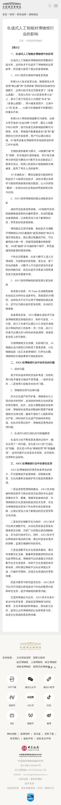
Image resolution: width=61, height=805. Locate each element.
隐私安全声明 (44, 738)
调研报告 (33, 14)
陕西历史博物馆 (41, 666)
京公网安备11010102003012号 (30, 770)
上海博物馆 (37, 662)
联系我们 (15, 738)
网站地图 (11, 734)
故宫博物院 (22, 662)
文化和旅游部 (24, 657)
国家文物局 (39, 657)
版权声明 (28, 738)
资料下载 (49, 734)
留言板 (37, 734)
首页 (5, 14)
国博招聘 (25, 734)
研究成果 (21, 14)
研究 (12, 14)
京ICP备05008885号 (30, 765)
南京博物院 (51, 662)
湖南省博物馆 (24, 666)
